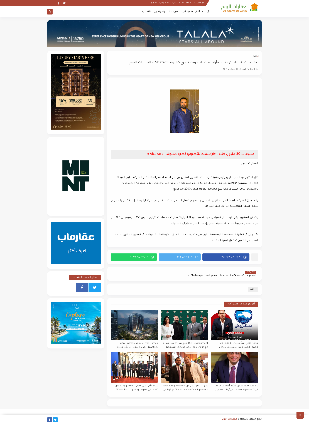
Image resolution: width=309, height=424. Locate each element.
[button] (225, 257)
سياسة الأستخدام (187, 3)
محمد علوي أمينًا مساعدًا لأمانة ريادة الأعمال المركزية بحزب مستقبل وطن (238, 345)
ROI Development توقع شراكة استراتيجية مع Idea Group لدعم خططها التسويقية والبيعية (185, 345)
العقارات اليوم (229, 419)
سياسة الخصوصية (168, 3)
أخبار (197, 12)
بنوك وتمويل (160, 12)
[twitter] (64, 3)
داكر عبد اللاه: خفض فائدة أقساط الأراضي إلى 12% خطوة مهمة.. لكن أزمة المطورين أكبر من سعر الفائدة (236, 388)
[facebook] (58, 3)
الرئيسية (206, 12)
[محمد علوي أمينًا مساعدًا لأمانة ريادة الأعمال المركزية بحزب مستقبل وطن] (234, 325)
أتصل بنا (153, 3)
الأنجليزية (146, 12)
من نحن (200, 3)
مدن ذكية (173, 12)
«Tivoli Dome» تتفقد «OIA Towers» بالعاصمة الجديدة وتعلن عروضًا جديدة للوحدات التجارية (137, 345)
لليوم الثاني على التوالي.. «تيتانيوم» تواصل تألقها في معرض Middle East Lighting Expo (136, 388)
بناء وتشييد (187, 12)
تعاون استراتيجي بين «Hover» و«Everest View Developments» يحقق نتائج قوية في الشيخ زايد (185, 388)
